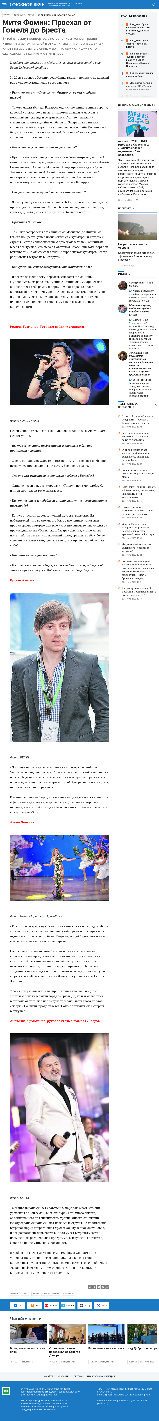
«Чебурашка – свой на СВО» (141, 284)
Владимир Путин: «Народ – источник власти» (137, 43)
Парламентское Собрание (135, 105)
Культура (93, 1362)
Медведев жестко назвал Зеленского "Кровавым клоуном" (136, 548)
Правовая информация (101, 1376)
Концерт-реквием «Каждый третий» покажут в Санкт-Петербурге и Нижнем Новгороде (137, 59)
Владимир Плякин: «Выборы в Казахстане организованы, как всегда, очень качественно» (139, 492)
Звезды (6, 15)
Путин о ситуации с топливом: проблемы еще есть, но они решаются (137, 510)
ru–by (87, 1305)
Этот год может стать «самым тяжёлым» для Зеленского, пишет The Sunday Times (135, 455)
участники (68, 1294)
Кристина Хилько (66, 15)
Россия (25, 1294)
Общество (133, 1362)
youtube (53, 1305)
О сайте (48, 1376)
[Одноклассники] (94, 1287)
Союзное (54, 1362)
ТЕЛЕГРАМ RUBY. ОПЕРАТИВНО (128, 405)
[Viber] (103, 1287)
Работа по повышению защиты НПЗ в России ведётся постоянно (135, 436)
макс (104, 1305)
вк (20, 1305)
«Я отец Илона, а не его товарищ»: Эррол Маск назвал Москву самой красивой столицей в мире (138, 529)
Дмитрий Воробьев (46, 15)
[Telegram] (98, 1287)
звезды (35, 1294)
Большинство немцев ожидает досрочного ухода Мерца (138, 473)
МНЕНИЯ (123, 273)
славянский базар (50, 1294)
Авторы (78, 1376)
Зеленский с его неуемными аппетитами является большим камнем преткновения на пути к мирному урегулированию (141, 363)
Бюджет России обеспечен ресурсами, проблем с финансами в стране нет (137, 419)
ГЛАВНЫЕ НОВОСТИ (133, 16)
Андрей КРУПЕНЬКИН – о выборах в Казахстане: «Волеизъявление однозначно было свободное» (135, 147)
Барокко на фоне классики (106, 1348)
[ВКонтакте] (90, 1287)
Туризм (14, 1362)
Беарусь (14, 1294)
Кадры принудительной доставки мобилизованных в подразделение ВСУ (139, 591)
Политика (125, 208)
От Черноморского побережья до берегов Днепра (64, 1352)
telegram (70, 1305)
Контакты (63, 1376)
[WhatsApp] (107, 1287)
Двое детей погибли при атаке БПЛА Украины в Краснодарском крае (139, 86)
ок (37, 1305)
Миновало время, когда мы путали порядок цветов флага (140, 309)
